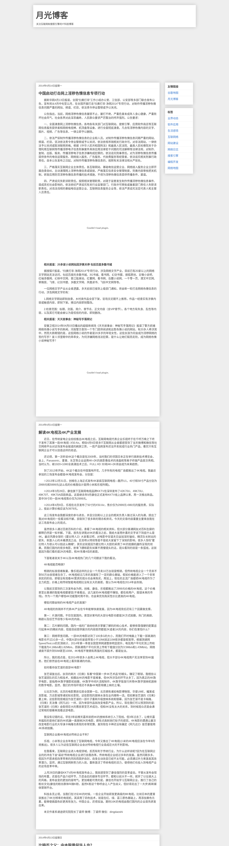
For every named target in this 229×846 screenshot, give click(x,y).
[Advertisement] (114, 52)
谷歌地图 (173, 92)
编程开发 (173, 161)
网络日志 (173, 149)
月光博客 (52, 15)
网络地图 (173, 168)
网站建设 (173, 143)
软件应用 (173, 124)
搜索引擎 (173, 155)
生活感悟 (173, 130)
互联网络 (173, 136)
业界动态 (173, 118)
